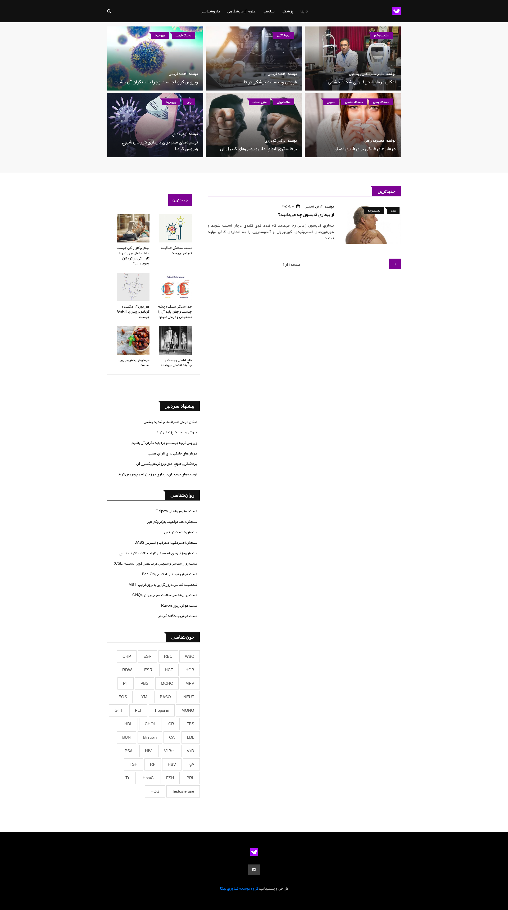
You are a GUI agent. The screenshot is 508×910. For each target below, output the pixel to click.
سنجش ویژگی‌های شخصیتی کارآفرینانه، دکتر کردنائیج (158, 553)
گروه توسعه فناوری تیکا (239, 888)
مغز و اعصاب (259, 102)
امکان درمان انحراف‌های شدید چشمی (362, 82)
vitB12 (169, 751)
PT (125, 683)
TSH (134, 764)
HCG (155, 791)
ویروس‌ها (160, 35)
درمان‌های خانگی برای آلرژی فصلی (364, 148)
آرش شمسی (314, 206)
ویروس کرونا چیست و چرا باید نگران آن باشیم (156, 82)
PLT (138, 710)
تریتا (304, 11)
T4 (127, 778)
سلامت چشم (381, 35)
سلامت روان (283, 102)
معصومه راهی (374, 140)
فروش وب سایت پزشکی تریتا (270, 82)
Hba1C (148, 778)
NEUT (188, 697)
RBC (168, 656)
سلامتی (269, 11)
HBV (172, 764)
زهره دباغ (179, 133)
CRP (127, 656)
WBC (189, 656)
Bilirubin (150, 737)
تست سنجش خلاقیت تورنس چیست (176, 250)
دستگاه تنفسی (354, 102)
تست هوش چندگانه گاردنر (177, 615)
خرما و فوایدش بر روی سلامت (134, 362)
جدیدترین (180, 200)
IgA (191, 764)
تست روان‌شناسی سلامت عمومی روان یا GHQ (164, 594)
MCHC (167, 683)
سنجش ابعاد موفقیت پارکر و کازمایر (172, 521)
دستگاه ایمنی (183, 35)
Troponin (161, 710)
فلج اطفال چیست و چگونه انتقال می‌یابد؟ (176, 362)
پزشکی (287, 11)
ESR (147, 656)
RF (152, 764)
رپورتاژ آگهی (283, 35)
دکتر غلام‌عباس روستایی (366, 73)
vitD (190, 751)
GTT (119, 710)
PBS (144, 683)
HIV (148, 751)
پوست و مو (374, 210)
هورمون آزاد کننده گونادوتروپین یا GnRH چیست (133, 311)
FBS (190, 724)
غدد (393, 210)
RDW (127, 670)
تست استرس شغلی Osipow (176, 511)
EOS (123, 697)
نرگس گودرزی (275, 140)
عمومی (331, 102)
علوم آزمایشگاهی (241, 11)
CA (172, 737)
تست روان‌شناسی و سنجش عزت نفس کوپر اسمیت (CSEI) (155, 563)
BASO (165, 697)
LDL (190, 737)
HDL (128, 724)
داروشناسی (210, 11)
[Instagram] (254, 869)
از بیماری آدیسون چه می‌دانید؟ (306, 214)
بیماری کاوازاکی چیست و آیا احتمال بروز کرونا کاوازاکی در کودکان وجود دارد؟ (132, 255)
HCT (169, 670)
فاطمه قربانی (276, 73)
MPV (189, 683)
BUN (126, 737)
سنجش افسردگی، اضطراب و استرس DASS (165, 542)
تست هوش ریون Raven (179, 605)
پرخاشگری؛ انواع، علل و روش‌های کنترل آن (258, 148)
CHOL (150, 724)
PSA (129, 751)
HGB (189, 670)
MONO (188, 710)
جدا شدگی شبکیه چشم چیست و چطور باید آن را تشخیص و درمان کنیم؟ (175, 311)
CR (171, 724)
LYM (143, 697)
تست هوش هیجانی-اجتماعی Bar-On (169, 574)
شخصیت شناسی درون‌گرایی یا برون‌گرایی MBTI (163, 584)
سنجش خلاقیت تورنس (180, 532)
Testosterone (183, 791)
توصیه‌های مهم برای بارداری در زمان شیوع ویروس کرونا (160, 145)
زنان (189, 102)
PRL (190, 778)
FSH (170, 778)
